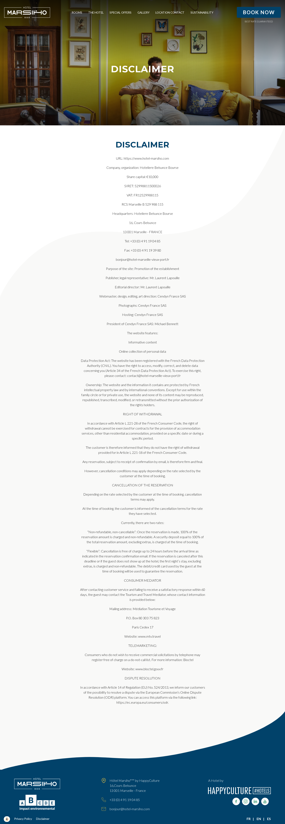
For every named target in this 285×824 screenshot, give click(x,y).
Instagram (246, 801)
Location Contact (169, 12)
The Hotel (96, 12)
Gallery (143, 12)
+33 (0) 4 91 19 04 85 (125, 800)
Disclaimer (42, 818)
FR (249, 819)
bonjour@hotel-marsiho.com (130, 809)
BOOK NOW (259, 12)
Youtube (265, 801)
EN (259, 819)
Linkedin (255, 801)
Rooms (77, 12)
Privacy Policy (23, 818)
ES (269, 819)
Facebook (236, 801)
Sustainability (201, 12)
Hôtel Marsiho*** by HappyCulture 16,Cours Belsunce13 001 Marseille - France (135, 785)
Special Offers (120, 12)
